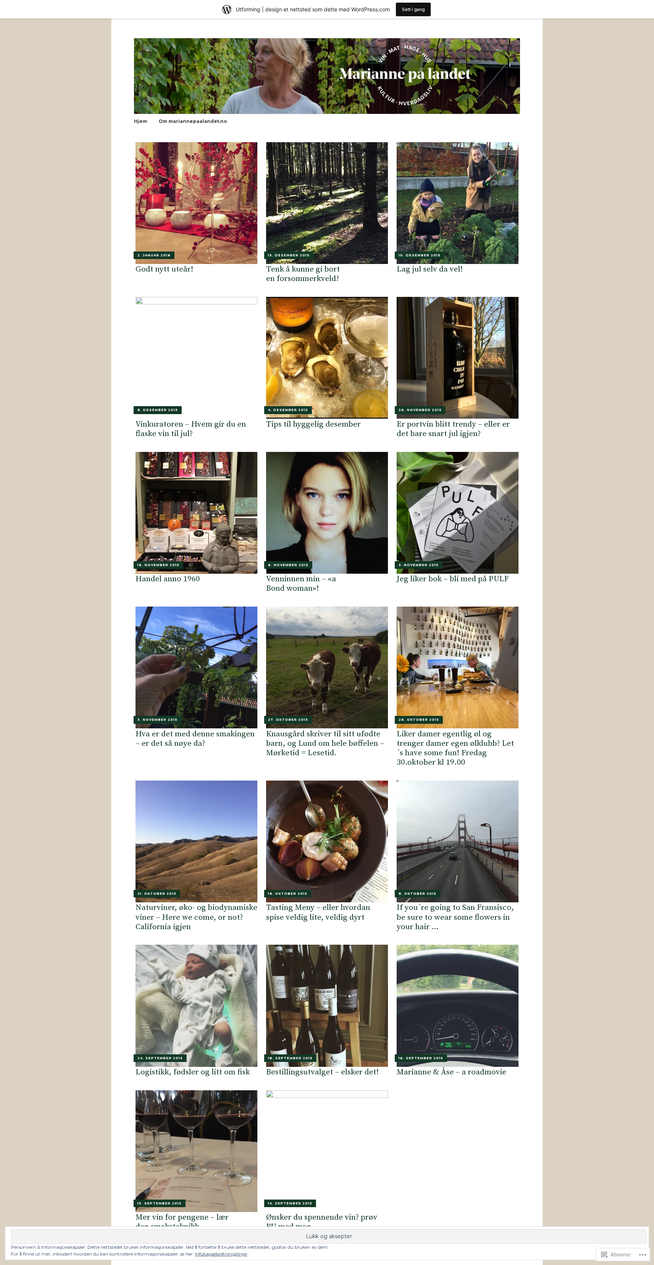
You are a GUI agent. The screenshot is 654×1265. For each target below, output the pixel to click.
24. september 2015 (160, 1058)
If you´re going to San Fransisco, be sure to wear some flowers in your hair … (455, 917)
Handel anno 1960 (167, 579)
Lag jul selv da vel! (430, 269)
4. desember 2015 (288, 410)
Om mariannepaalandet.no (193, 121)
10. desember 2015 (420, 255)
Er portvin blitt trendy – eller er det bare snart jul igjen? (453, 429)
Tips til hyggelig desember (313, 424)
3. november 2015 (419, 565)
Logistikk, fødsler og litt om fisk (192, 1072)
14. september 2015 (290, 1203)
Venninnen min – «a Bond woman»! (301, 583)
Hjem (140, 121)
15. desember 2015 (289, 255)
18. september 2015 (290, 1058)
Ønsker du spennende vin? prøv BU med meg (321, 1222)
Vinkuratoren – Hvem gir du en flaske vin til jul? (190, 429)
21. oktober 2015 (156, 894)
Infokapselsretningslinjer (221, 1254)
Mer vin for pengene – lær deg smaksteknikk (182, 1222)
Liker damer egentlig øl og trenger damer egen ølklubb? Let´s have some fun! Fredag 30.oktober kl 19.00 (455, 748)
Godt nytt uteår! (164, 269)
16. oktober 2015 (287, 894)
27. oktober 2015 (288, 720)
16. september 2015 (421, 1058)
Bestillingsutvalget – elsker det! (322, 1072)
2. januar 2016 (154, 255)
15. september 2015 (159, 1203)
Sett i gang (413, 9)
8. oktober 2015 (417, 894)
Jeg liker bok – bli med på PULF (453, 579)
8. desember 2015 (157, 410)
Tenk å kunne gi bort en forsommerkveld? (303, 274)
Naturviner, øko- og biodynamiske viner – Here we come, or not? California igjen (196, 917)
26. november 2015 (420, 410)
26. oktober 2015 (419, 720)
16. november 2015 (158, 565)
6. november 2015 (288, 565)
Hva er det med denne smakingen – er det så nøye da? (195, 738)
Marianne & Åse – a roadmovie (451, 1072)
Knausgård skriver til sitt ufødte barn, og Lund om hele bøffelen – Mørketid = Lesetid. (325, 743)
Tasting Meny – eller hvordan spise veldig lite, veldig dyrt (318, 912)
